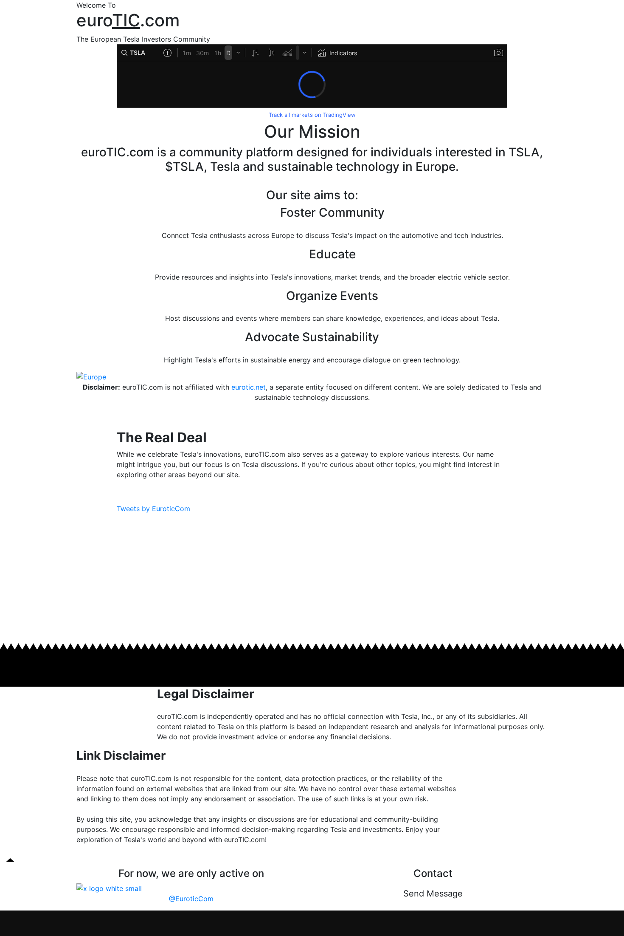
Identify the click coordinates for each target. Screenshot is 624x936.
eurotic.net (248, 387)
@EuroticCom (191, 898)
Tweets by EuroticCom (153, 508)
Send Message (433, 893)
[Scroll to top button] (10, 859)
